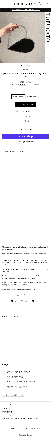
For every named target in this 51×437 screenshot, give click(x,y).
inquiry (4, 422)
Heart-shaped (18, 97)
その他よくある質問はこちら (13, 395)
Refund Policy (6, 408)
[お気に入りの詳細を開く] (46, 3)
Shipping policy (7, 412)
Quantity (25, 116)
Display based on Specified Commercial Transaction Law (20, 418)
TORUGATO (22, 4)
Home (25, 69)
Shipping (23, 84)
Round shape (32, 97)
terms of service (7, 405)
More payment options (25, 142)
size (25, 92)
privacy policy (6, 415)
